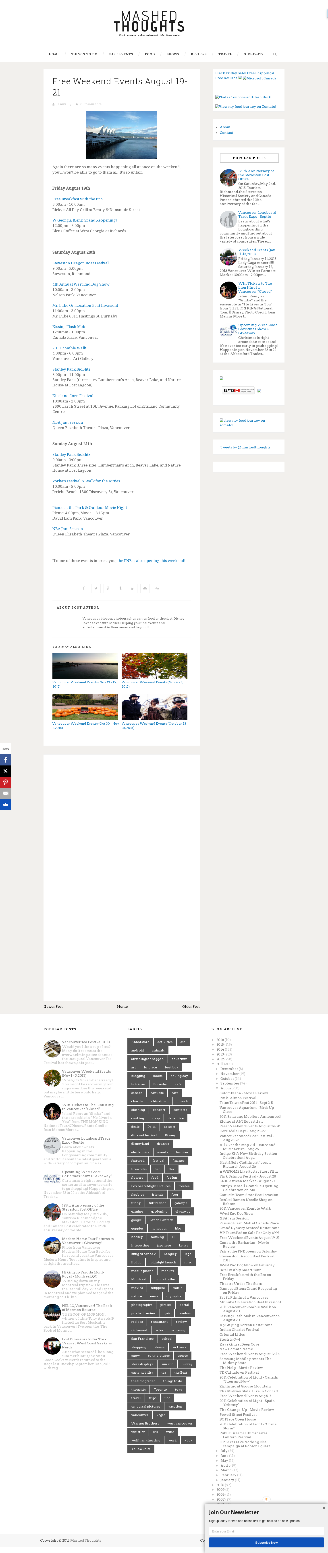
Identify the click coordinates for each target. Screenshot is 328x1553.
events (162, 1152)
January (227, 1480)
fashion (182, 1152)
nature (136, 1296)
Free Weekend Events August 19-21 (250, 1238)
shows (159, 1347)
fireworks (139, 1169)
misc (188, 1262)
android (137, 1050)
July (224, 1451)
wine (170, 1432)
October (227, 1079)
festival (158, 1160)
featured (138, 1160)
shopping (138, 1347)
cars (175, 1093)
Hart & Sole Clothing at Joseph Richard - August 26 (245, 1165)
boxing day (179, 1076)
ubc (167, 1398)
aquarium (179, 1059)
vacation (175, 1406)
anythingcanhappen (147, 1059)
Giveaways (254, 54)
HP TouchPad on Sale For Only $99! (249, 1233)
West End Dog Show (236, 1213)
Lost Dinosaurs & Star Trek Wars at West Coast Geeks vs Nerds (87, 1343)
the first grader (143, 1381)
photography (141, 1304)
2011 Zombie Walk (69, 347)
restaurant (159, 1321)
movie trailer (164, 1279)
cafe (178, 1084)
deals (135, 1126)
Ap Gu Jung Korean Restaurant (246, 1325)
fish (158, 1169)
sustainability (142, 1372)
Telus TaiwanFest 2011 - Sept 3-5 (246, 1103)
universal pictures (145, 1406)
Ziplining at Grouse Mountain (245, 1386)
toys (178, 1389)
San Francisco (142, 1338)
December (229, 1069)
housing (157, 1237)
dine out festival (144, 1135)
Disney (170, 1135)
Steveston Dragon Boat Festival (80, 262)
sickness (179, 1347)
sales (159, 1330)
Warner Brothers (145, 1423)
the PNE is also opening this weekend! (151, 560)
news (154, 1296)
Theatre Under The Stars (241, 1284)
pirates (165, 1304)
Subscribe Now (266, 1542)
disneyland (140, 1143)
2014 (220, 1049)
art (133, 1067)
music (177, 1288)
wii (155, 1432)
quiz (167, 1313)
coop (156, 1118)
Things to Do (84, 54)
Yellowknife (141, 1449)
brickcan (138, 1084)
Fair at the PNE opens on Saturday (248, 1251)
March (226, 1470)
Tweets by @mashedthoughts (245, 447)
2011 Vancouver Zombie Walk (245, 1209)
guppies (137, 1228)
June (224, 1456)
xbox (189, 1440)
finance (178, 1160)
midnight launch (162, 1262)
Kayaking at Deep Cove (239, 1344)
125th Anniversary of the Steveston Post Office (256, 175)
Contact (226, 133)
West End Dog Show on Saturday (247, 1265)
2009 (220, 1490)
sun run (167, 1364)
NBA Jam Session (67, 422)
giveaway (183, 1211)
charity (137, 1101)
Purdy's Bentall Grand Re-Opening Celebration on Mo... (249, 1188)
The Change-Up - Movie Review (247, 1410)
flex (172, 1169)
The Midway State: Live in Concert (249, 1391)
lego (188, 1254)
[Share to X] (96, 588)
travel (136, 1398)
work (172, 1440)
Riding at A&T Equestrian (241, 1122)
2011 (220, 1064)
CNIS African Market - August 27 (247, 1181)
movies (137, 1288)
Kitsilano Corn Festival (72, 395)
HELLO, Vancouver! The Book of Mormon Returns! (87, 1308)
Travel (225, 54)
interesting (140, 1245)
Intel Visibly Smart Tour (240, 1270)
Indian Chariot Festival (239, 1330)
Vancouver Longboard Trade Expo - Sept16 (257, 215)
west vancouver (180, 1423)
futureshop (157, 1203)
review (181, 1321)
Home (54, 54)
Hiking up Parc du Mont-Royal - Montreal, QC (83, 1274)
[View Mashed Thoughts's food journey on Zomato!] (245, 107)
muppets (158, 1288)
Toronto (160, 1389)
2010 (220, 1485)
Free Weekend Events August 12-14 (250, 1354)
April (225, 1466)
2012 (220, 1059)
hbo (178, 1228)
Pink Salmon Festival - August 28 (248, 1176)
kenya (184, 1245)
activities (165, 1042)
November (229, 1074)
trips (152, 1398)
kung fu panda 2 (143, 1254)
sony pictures (159, 1355)
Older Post (191, 1007)
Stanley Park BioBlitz (71, 369)
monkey (167, 1271)
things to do (172, 1381)
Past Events (121, 54)
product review (143, 1313)
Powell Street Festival (238, 1415)
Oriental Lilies (232, 1335)
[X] (5, 771)
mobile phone (142, 1271)
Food (150, 54)
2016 (220, 1040)
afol (184, 1042)
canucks (157, 1093)
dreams (163, 1143)
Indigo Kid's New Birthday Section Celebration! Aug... (248, 1156)
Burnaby (160, 1084)
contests (180, 1109)
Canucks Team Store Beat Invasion (249, 1195)
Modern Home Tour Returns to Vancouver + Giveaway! (88, 1241)
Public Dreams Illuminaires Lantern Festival (243, 1435)
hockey (137, 1237)
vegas (160, 1415)
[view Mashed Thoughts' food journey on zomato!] (249, 423)
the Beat (180, 1372)
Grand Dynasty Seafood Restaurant (249, 1228)
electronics (140, 1152)
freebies (137, 1194)
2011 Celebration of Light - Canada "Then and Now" (249, 1379)
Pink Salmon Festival (238, 1098)
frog (174, 1194)
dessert (169, 1126)
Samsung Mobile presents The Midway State (246, 1361)
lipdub (136, 1262)
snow (135, 1355)
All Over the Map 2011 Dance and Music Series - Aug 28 (247, 1147)
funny (136, 1203)
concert (159, 1109)
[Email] (5, 793)
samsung (178, 1330)
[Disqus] (121, 819)
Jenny (61, 104)
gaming (137, 1211)
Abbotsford (140, 1042)
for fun (171, 1177)
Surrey (187, 1364)
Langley (170, 1254)
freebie (184, 1186)
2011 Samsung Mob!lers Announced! (250, 1117)
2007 (220, 1499)
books (157, 1076)
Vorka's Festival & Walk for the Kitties (86, 480)
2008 (220, 1495)
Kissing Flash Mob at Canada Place (249, 1223)
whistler (138, 1432)
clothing (138, 1109)
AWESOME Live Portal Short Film (249, 1171)
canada (137, 1093)
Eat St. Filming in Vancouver (244, 1298)
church (182, 1101)
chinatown (160, 1101)
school (167, 1338)
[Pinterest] (5, 782)
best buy (171, 1067)
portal (184, 1304)
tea (163, 1372)
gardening (159, 1211)
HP (174, 1237)
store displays (142, 1364)
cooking (137, 1118)
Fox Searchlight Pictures (150, 1186)
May (224, 1461)
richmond (139, 1330)
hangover (159, 1228)
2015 (220, 1045)
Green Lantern (161, 1220)
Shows (173, 54)
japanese (164, 1245)
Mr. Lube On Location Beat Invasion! (85, 305)
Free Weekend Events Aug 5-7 (245, 1396)
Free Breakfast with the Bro (77, 198)
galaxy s (180, 1203)
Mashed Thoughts (85, 1540)
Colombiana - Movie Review (244, 1093)
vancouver (139, 1415)
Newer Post (53, 1007)
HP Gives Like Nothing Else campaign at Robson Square (245, 1444)
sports (183, 1355)
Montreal (138, 1279)
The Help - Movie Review (241, 1368)
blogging (138, 1076)
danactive (176, 1118)
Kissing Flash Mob (68, 326)
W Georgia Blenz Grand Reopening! (84, 220)
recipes (137, 1321)
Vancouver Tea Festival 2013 (86, 1042)
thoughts (138, 1389)
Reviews (199, 54)
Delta (151, 1126)
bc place (150, 1067)
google (136, 1220)
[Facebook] (5, 759)
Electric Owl (230, 1339)
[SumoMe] (5, 804)
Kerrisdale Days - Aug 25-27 (243, 1131)
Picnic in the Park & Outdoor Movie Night (89, 507)
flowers (137, 1177)
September (230, 1083)
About (225, 127)
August (226, 1088)
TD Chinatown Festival (239, 1373)
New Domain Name (236, 1349)
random (185, 1313)
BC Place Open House (238, 1419)
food (154, 1177)
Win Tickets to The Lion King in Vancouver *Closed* (255, 288)
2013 (220, 1054)
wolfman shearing (145, 1440)
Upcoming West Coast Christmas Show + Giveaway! (257, 329)
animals (158, 1050)
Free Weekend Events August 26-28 (250, 1126)
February (228, 1475)
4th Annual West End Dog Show (81, 284)
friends (157, 1194)
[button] (266, 1512)
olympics (173, 1296)
